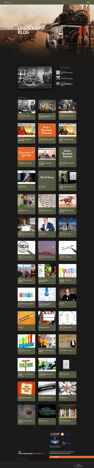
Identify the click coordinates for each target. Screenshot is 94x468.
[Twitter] (56, 457)
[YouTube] (57, 457)
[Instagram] (54, 457)
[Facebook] (52, 457)
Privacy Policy (26, 459)
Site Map (19, 459)
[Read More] (32, 87)
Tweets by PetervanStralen (23, 457)
